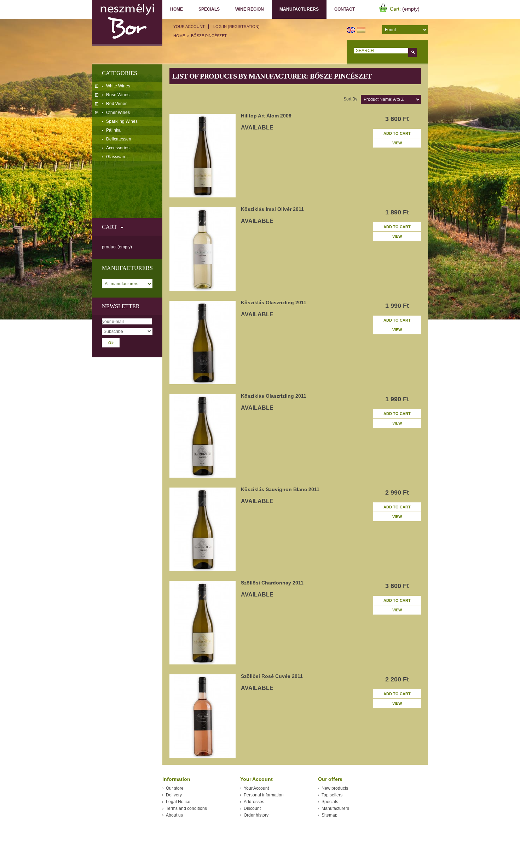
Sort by (350, 99)
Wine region (249, 9)
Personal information (264, 795)
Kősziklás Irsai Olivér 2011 (272, 209)
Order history (256, 815)
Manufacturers (295, 9)
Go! (412, 52)
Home (176, 9)
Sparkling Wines (122, 121)
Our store (175, 788)
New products (335, 788)
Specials (209, 9)
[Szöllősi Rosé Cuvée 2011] (202, 716)
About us (174, 815)
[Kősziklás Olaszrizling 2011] (202, 342)
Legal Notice (178, 801)
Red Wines (116, 103)
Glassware (116, 156)
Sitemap (329, 815)
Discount (252, 808)
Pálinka (113, 130)
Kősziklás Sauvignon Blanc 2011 (280, 489)
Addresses (254, 801)
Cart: (395, 9)
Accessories (117, 147)
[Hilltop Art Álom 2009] (202, 155)
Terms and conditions (186, 808)
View (397, 143)
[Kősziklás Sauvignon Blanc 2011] (202, 529)
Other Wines (118, 112)
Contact (344, 9)
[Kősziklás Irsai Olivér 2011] (202, 249)
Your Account (189, 26)
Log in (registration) (236, 26)
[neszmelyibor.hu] (127, 23)
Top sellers (332, 795)
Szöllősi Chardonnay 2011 (272, 583)
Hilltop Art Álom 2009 (266, 116)
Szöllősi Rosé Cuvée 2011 (272, 676)
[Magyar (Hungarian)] (361, 29)
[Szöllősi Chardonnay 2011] (202, 622)
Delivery (174, 795)
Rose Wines (117, 94)
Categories (119, 73)
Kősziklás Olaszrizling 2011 (273, 302)
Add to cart (397, 133)
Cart (109, 227)
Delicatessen (118, 139)
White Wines (118, 85)
